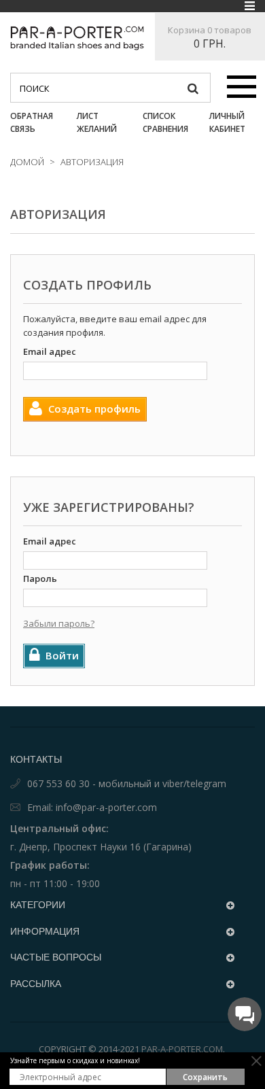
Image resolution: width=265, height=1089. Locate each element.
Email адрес (49, 351)
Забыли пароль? (58, 623)
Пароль (40, 578)
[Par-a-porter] (77, 38)
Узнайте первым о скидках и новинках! (75, 1060)
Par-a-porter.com (182, 1049)
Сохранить (205, 1077)
